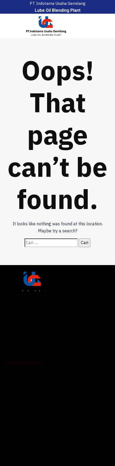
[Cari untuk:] (51, 242)
